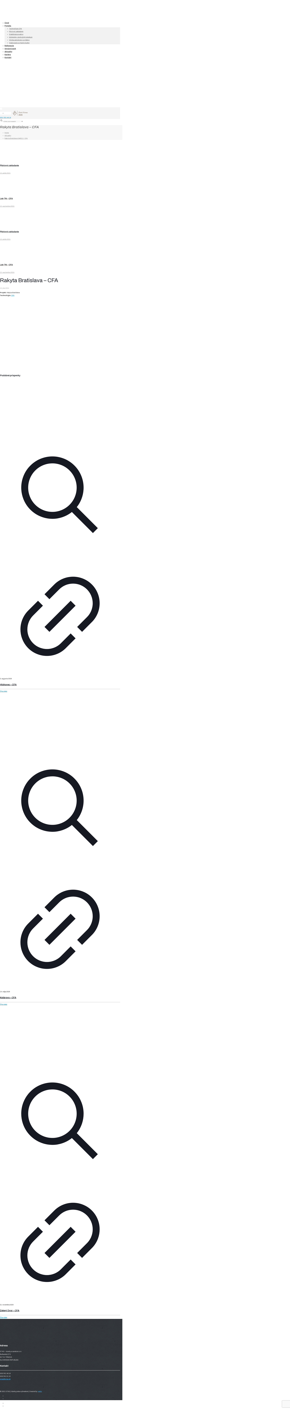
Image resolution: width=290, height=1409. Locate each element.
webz (40, 1391)
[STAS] (34, 13)
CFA (12, 295)
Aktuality (8, 135)
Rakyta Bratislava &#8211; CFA (16, 138)
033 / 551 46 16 (5, 117)
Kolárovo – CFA (8, 997)
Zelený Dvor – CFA (9, 1310)
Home (7, 133)
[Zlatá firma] (23, 113)
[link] (22, 121)
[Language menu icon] (1, 109)
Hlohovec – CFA (8, 684)
